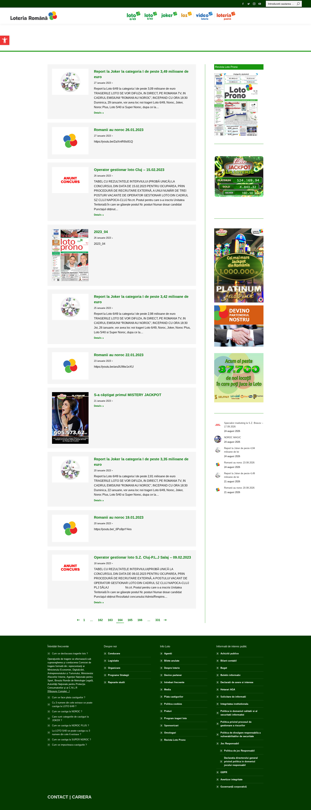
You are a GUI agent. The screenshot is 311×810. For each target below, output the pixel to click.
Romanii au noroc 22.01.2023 (118, 355)
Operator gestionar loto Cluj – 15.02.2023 (129, 170)
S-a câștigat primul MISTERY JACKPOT (127, 395)
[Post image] (217, 424)
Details (98, 112)
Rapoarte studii (116, 682)
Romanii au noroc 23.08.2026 (239, 462)
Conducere (114, 653)
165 (130, 620)
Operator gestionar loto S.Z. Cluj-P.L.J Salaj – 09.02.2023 (142, 557)
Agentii (168, 653)
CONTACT (58, 797)
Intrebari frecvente (174, 682)
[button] (4, 40)
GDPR (223, 772)
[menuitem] (134, 16)
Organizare (114, 668)
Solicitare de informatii (233, 696)
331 (157, 620)
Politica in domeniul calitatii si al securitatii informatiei (238, 713)
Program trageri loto (175, 718)
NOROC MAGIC (232, 437)
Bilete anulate (171, 660)
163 (110, 620)
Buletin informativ (230, 675)
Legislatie (113, 660)
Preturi (168, 711)
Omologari (170, 732)
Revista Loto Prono (175, 740)
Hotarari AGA (227, 689)
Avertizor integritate (231, 779)
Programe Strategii (118, 675)
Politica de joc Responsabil (239, 750)
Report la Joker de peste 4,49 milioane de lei (239, 475)
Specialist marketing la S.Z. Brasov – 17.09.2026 (243, 425)
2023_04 (101, 232)
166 (140, 620)
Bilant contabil (228, 660)
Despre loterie (172, 668)
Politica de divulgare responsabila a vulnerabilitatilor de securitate (240, 734)
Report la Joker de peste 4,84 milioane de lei (239, 450)
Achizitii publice (229, 653)
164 (120, 620)
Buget (223, 668)
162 (100, 620)
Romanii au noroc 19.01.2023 (118, 517)
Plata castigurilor (173, 696)
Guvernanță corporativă (233, 786)
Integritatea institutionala (234, 704)
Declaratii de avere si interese (236, 682)
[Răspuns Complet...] (59, 691)
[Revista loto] (236, 104)
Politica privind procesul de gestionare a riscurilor (235, 724)
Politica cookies (173, 704)
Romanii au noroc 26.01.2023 (118, 130)
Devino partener (173, 675)
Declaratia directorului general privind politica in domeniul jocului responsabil (241, 761)
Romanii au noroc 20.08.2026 (239, 487)
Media (167, 689)
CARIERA (81, 797)
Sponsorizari (171, 725)
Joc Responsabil (229, 743)
